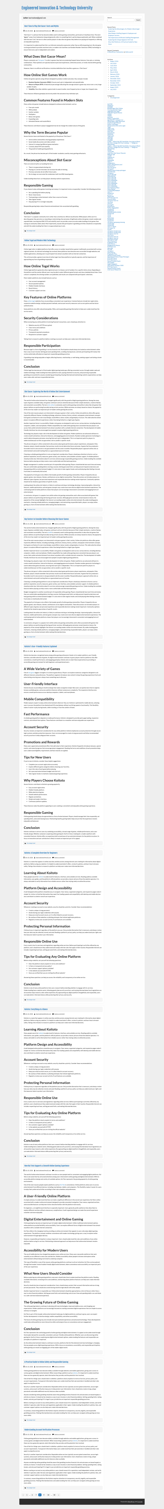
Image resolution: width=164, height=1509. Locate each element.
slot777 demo (111, 226)
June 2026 (113, 65)
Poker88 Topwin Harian (114, 113)
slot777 (109, 192)
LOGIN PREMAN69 (113, 190)
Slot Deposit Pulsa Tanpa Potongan (118, 257)
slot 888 (110, 140)
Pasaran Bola (111, 199)
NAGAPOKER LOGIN (114, 212)
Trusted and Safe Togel (114, 110)
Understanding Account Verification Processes (42, 1429)
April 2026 (113, 70)
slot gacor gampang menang (116, 222)
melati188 (110, 224)
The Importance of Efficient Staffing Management (123, 37)
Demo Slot (110, 196)
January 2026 (114, 76)
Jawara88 (110, 151)
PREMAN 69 (111, 176)
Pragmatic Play (112, 242)
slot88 (50, 532)
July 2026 (113, 63)
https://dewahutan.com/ (114, 164)
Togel (109, 127)
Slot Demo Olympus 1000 (115, 265)
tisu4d (109, 229)
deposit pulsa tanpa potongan (116, 170)
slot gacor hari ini (112, 200)
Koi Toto (62, 1185)
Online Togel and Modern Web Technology (40, 240)
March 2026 (114, 72)
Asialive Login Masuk (114, 123)
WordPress (131, 1501)
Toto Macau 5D (112, 241)
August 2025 (114, 87)
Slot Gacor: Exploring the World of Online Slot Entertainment (47, 391)
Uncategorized (31, 230)
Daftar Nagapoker (113, 208)
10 (48, 1495)
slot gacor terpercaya (114, 231)
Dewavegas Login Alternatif (116, 121)
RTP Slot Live (111, 247)
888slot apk (111, 154)
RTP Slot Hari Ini (112, 198)
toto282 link (111, 172)
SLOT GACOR (111, 177)
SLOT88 (109, 104)
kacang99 (110, 205)
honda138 (110, 213)
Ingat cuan (110, 128)
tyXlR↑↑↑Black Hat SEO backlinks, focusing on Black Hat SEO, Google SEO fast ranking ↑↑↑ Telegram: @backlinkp (123, 143)
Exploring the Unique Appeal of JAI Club (120, 40)
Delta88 (110, 107)
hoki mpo (110, 131)
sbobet (109, 114)
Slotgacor (110, 105)
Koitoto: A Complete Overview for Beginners (41, 853)
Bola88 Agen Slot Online (115, 108)
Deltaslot (110, 134)
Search (109, 17)
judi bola (110, 117)
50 (54, 1495)
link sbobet (110, 262)
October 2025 (114, 83)
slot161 (109, 203)
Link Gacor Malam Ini (114, 270)
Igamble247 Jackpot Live (115, 120)
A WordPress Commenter (115, 52)
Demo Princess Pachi (113, 255)
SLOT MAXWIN (112, 180)
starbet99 (110, 209)
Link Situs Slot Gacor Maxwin (116, 153)
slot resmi (110, 235)
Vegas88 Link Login (113, 111)
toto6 (109, 215)
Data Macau (111, 189)
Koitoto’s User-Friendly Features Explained (40, 646)
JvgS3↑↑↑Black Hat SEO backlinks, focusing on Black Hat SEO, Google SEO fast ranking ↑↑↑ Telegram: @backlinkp (123, 147)
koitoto (41, 877)
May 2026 (113, 68)
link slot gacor (111, 167)
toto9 (109, 216)
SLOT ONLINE (111, 175)
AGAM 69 (110, 193)
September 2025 (115, 85)
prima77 (110, 195)
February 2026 (114, 74)
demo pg (110, 248)
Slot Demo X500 (112, 239)
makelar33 (110, 157)
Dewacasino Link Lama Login (116, 126)
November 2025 (115, 81)
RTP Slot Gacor (112, 258)
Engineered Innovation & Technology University (57, 7)
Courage (139, 1501)
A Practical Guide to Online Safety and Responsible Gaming (46, 1362)
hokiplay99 (110, 130)
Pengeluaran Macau (113, 245)
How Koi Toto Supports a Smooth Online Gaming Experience (46, 1165)
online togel (31, 301)
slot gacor (41, 60)
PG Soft (109, 249)
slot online (51, 405)
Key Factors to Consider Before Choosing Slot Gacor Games (46, 519)
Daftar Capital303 (113, 118)
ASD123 (110, 159)
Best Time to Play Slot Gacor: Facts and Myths (41, 26)
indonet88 (110, 160)
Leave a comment (59, 30)
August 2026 (114, 61)
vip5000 (110, 137)
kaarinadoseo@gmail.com (43, 30)
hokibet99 (110, 211)
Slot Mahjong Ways (113, 188)
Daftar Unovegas (112, 124)
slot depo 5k (111, 228)
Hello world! (129, 52)
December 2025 (115, 78)
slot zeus (110, 202)
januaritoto (110, 206)
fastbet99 (110, 219)
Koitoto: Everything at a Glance (36, 1009)
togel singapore (112, 264)
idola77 (109, 162)
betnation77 (111, 166)
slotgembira (111, 163)
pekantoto (110, 218)
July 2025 (113, 89)
